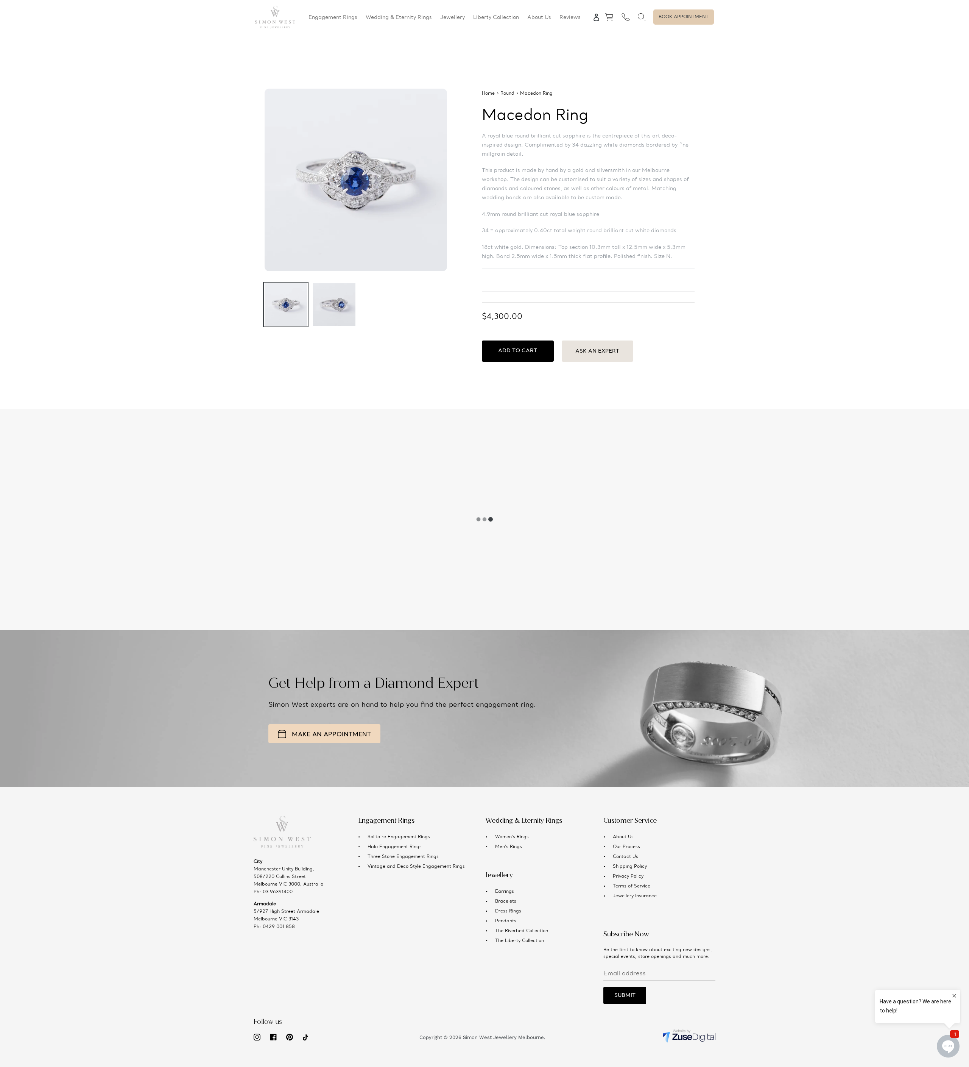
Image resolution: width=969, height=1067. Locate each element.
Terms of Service (631, 886)
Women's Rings (512, 837)
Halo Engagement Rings (395, 847)
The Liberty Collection (519, 941)
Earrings (504, 891)
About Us (623, 837)
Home (488, 93)
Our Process (626, 847)
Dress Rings (508, 911)
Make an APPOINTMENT (331, 735)
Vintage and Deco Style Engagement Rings (416, 866)
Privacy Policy (628, 876)
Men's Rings (508, 847)
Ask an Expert (597, 351)
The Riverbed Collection (521, 931)
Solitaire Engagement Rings (399, 837)
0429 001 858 (279, 927)
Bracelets (505, 901)
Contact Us (625, 857)
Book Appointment (684, 17)
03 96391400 (278, 892)
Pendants (505, 921)
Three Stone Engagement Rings (403, 857)
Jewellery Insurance (635, 896)
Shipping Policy (630, 866)
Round (507, 93)
